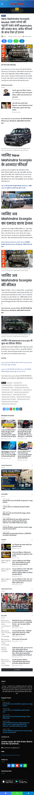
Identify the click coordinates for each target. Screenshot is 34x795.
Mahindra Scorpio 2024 (7, 392)
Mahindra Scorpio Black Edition (21, 392)
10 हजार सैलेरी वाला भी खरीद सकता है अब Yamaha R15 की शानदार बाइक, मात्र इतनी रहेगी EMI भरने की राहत (25, 455)
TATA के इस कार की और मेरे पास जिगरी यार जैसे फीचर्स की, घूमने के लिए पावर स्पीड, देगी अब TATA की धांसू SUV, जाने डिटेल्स (25, 433)
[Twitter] (10, 41)
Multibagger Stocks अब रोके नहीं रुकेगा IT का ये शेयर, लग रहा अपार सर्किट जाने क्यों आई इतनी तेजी (8, 454)
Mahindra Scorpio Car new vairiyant (10, 401)
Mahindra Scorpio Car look (23, 399)
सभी (28, 174)
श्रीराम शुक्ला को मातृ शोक (19, 639)
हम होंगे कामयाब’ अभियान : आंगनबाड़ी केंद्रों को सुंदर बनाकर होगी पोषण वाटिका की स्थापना (21, 661)
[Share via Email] (20, 409)
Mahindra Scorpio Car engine (23, 397)
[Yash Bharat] (17, 3)
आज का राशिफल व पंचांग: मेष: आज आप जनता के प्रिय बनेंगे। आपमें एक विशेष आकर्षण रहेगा (22, 581)
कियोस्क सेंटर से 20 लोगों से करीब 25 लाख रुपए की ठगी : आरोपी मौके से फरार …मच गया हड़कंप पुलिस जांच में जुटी (22, 623)
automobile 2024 (18, 382)
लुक (26, 76)
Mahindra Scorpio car (7, 394)
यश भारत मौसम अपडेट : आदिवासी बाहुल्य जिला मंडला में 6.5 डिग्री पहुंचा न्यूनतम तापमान (21, 632)
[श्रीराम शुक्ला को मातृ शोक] (6, 642)
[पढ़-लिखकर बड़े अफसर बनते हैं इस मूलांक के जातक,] (6, 547)
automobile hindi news (7, 385)
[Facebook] (4, 41)
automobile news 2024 (16, 389)
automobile (9, 382)
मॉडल (25, 295)
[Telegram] (21, 41)
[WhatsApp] (16, 41)
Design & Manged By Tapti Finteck (10, 755)
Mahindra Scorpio (27, 389)
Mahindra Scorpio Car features (9, 399)
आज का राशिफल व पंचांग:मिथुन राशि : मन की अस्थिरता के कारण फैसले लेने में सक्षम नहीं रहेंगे (21, 562)
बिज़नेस (3, 15)
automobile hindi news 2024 (20, 385)
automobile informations (7, 387)
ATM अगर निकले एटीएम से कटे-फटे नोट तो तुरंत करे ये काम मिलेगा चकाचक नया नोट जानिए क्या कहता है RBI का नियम (8, 433)
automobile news (6, 389)
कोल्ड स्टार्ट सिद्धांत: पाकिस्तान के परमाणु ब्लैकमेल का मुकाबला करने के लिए (22, 554)
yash (5, 36)
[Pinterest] (11, 409)
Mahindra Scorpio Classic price (9, 404)
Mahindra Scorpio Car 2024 (19, 394)
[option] (17, 602)
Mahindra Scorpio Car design (8, 397)
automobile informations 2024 (22, 387)
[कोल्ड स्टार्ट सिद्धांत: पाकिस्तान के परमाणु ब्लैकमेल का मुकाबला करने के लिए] (6, 555)
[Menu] (2, 4)
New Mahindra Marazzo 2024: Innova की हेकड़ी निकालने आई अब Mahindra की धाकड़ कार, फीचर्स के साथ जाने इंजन (16, 244)
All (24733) (17, 669)
